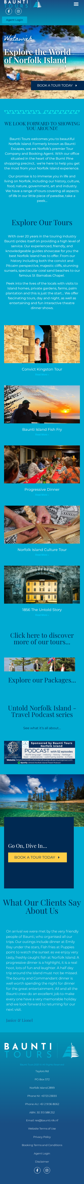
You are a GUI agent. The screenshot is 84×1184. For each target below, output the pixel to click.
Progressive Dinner (42, 489)
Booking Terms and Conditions (42, 1145)
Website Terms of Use (42, 1128)
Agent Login (42, 1153)
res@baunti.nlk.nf (46, 1120)
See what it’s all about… (42, 728)
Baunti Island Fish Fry (42, 429)
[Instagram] (18, 11)
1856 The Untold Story (42, 610)
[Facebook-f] (9, 11)
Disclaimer (42, 1161)
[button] (76, 4)
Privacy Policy (42, 1136)
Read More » (42, 374)
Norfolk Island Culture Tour (42, 549)
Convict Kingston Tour (42, 369)
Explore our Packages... (42, 679)
